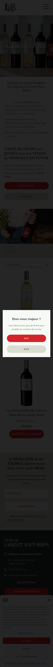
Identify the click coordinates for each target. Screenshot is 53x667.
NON (26, 349)
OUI (26, 338)
